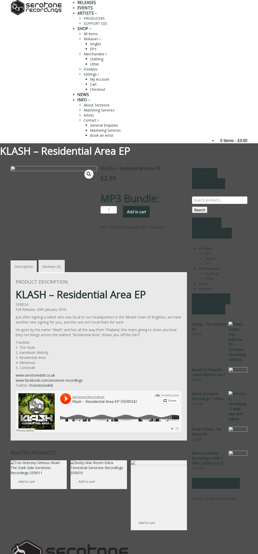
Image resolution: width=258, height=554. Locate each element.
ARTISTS (86, 13)
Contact (91, 120)
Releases (91, 38)
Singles (95, 43)
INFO (82, 100)
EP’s (93, 49)
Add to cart (136, 212)
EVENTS (85, 8)
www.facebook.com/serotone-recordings (49, 380)
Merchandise (95, 54)
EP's (145, 227)
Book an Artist (101, 135)
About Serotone (97, 105)
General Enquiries (104, 125)
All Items (91, 33)
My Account (99, 79)
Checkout (97, 89)
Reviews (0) (51, 266)
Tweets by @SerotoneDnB (214, 498)
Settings (91, 74)
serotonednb (42, 385)
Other (94, 64)
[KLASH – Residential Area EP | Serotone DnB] (36, 7)
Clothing (96, 59)
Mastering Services (99, 110)
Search (199, 209)
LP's (208, 263)
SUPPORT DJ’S (95, 23)
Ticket (203, 283)
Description (23, 266)
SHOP (83, 28)
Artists (89, 115)
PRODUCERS (94, 18)
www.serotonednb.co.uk (35, 375)
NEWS (83, 94)
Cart (93, 84)
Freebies (91, 69)
